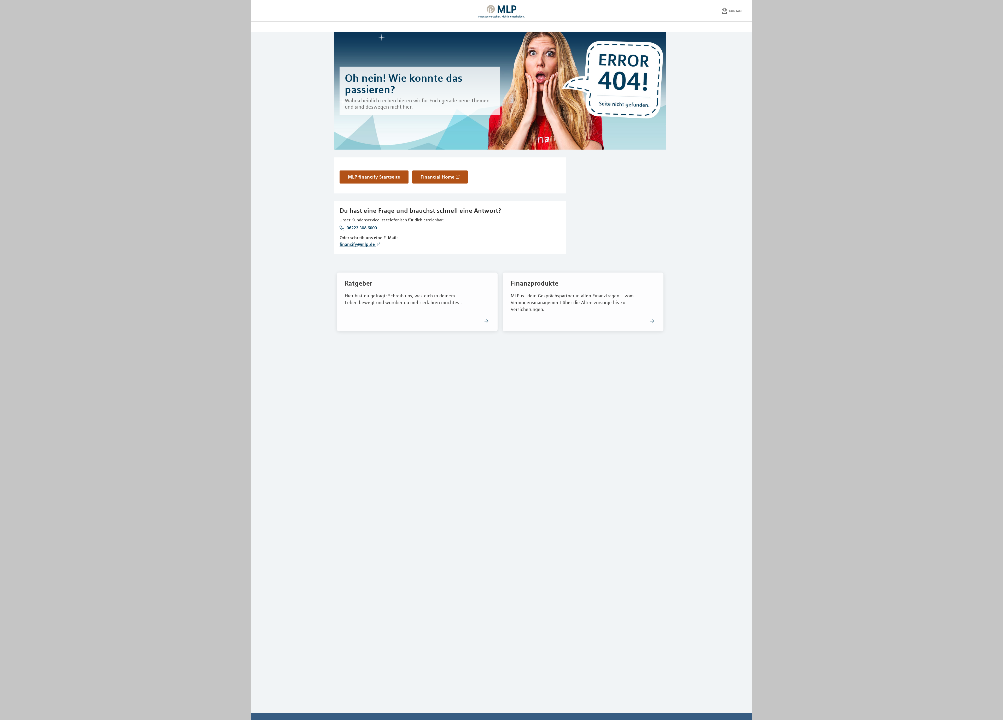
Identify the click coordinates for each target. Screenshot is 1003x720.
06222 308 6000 (361, 227)
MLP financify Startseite (374, 177)
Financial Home (437, 177)
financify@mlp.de (358, 244)
